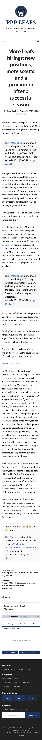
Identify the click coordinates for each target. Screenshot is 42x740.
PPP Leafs (21, 22)
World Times (26, 669)
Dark (20, 698)
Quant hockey (8, 244)
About (16, 678)
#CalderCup (15, 537)
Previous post (8, 570)
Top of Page (10, 652)
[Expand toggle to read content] (36, 606)
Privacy (8, 733)
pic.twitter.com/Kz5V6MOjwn (20, 547)
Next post (6, 580)
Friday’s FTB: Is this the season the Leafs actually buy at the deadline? (18, 584)
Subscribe (33, 715)
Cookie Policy (26, 733)
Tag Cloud (27, 682)
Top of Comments (29, 652)
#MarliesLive (18, 544)
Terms (16, 733)
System (32, 698)
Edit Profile (6, 678)
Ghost (26, 730)
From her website (10, 363)
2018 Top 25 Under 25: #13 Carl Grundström (20, 572)
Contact (22, 735)
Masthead (17, 686)
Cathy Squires (11, 111)
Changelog (6, 686)
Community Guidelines (11, 682)
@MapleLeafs (16, 142)
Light (7, 698)
